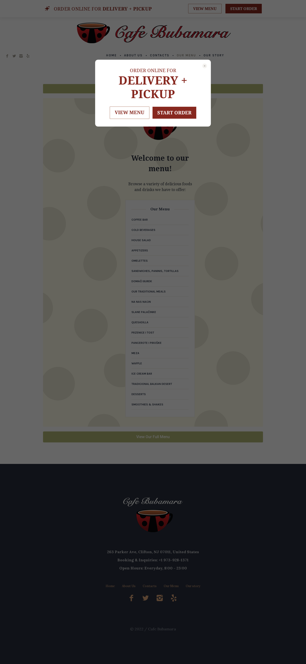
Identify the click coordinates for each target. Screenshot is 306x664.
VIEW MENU (129, 112)
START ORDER (174, 112)
